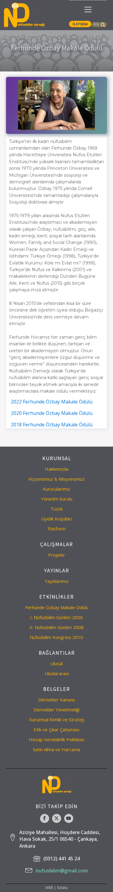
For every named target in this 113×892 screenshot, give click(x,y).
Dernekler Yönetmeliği (57, 710)
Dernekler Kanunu (56, 700)
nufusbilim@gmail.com (62, 870)
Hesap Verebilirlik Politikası (56, 739)
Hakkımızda (56, 469)
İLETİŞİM (80, 24)
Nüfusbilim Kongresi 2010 (56, 637)
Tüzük (56, 509)
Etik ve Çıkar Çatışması (56, 729)
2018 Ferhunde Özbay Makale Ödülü (52, 424)
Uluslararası (57, 673)
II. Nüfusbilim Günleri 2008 (57, 627)
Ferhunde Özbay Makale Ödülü (56, 607)
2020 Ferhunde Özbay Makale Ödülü (52, 413)
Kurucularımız (56, 489)
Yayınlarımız (57, 581)
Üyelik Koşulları (56, 519)
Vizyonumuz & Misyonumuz (56, 479)
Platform (57, 529)
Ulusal (56, 663)
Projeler (56, 555)
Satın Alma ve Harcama (56, 749)
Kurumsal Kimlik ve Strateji (56, 719)
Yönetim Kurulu (56, 499)
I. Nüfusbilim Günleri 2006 (56, 617)
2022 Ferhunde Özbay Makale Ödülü (52, 401)
